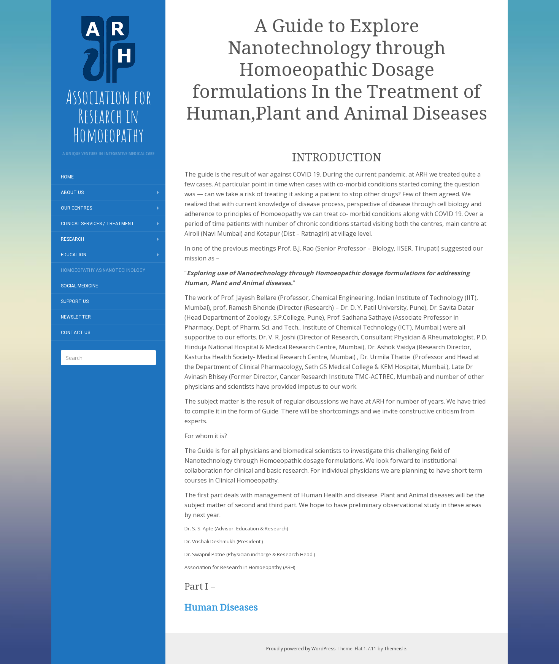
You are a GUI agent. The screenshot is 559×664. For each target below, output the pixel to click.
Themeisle (395, 648)
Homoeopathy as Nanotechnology (103, 270)
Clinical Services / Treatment (97, 223)
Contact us (75, 332)
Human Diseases (221, 607)
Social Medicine (79, 286)
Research (72, 239)
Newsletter (76, 317)
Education (73, 254)
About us (72, 192)
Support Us (75, 301)
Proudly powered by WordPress (300, 648)
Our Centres (76, 208)
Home (67, 177)
